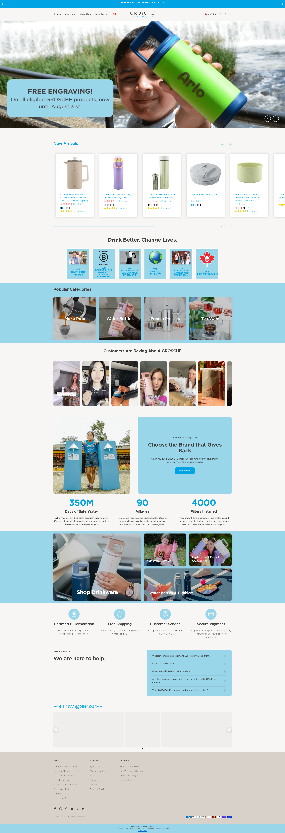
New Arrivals (101, 14)
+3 (160, 204)
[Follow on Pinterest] (66, 808)
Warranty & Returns (99, 771)
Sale (115, 14)
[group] (142, 74)
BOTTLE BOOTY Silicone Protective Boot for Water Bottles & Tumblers (247, 198)
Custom (69, 14)
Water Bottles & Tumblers (66, 767)
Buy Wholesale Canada (131, 771)
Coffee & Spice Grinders (65, 785)
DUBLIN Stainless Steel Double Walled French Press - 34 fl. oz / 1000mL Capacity (74, 198)
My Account (95, 767)
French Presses (61, 780)
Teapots (57, 794)
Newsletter (125, 780)
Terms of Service (98, 789)
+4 (117, 204)
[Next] (283, 4)
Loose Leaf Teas (61, 798)
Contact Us (95, 780)
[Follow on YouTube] (71, 808)
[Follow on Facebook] (54, 808)
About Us (84, 14)
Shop (56, 14)
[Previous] (2, 4)
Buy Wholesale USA (130, 767)
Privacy (93, 785)
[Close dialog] (283, 827)
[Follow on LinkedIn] (83, 808)
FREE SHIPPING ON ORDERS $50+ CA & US (142, 3)
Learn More (184, 471)
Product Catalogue (129, 776)
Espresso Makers (61, 771)
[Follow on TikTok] (77, 808)
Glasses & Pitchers (62, 789)
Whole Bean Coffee (63, 776)
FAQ (92, 776)
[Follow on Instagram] (60, 808)
